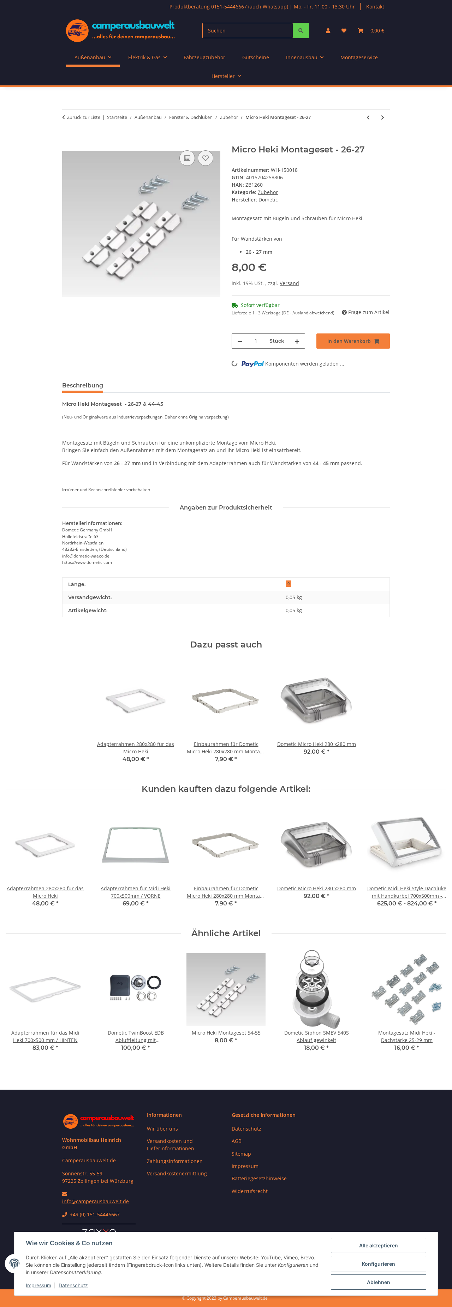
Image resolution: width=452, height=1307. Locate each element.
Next (435, 1005)
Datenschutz (73, 1285)
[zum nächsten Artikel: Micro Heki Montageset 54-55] (382, 117)
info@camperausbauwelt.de (95, 1201)
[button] (328, 30)
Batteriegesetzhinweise (259, 1178)
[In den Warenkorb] (67, 141)
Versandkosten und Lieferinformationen (170, 1145)
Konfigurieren (378, 1264)
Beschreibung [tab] (82, 385)
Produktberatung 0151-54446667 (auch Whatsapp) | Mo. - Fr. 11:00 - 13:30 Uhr (262, 6)
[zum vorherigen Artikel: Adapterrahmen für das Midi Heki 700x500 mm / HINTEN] (368, 117)
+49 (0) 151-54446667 (95, 1214)
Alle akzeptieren (378, 1245)
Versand (289, 283)
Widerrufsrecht (250, 1191)
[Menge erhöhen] (297, 341)
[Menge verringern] (240, 341)
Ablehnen (378, 1282)
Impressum (38, 1285)
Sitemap (241, 1153)
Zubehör (268, 192)
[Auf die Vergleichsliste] (187, 158)
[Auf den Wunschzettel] (205, 158)
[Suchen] (301, 30)
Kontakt (375, 6)
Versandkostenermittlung (177, 1173)
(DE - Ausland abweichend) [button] (308, 313)
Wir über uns (162, 1128)
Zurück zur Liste (83, 117)
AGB (237, 1141)
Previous (17, 1005)
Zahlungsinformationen (175, 1161)
